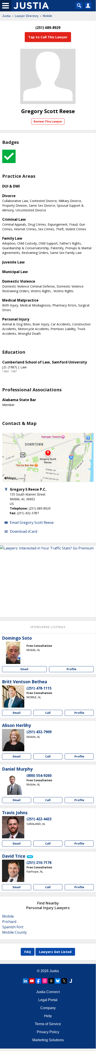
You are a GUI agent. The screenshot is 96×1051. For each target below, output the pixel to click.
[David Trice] (13, 871)
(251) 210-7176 (39, 862)
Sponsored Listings (47, 627)
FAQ (27, 951)
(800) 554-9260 (39, 775)
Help (48, 1016)
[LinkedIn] (25, 981)
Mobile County (14, 932)
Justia (6, 16)
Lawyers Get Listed (55, 951)
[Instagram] (44, 981)
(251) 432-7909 (39, 731)
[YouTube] (32, 981)
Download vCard (23, 531)
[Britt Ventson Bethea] (13, 696)
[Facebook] (38, 981)
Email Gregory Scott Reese (32, 522)
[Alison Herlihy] (13, 740)
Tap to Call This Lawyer (47, 37)
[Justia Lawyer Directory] (70, 981)
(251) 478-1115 (39, 688)
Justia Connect (48, 992)
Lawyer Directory (27, 16)
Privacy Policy (48, 1032)
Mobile (47, 16)
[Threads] (51, 981)
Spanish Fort (12, 926)
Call (48, 713)
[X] (64, 981)
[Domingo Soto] (13, 653)
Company (48, 1008)
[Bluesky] (57, 981)
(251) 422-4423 (39, 818)
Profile (71, 669)
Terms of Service (48, 1024)
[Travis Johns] (13, 827)
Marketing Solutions (48, 1040)
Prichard (9, 921)
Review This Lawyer (48, 121)
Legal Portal (47, 1000)
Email (24, 669)
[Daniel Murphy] (13, 784)
